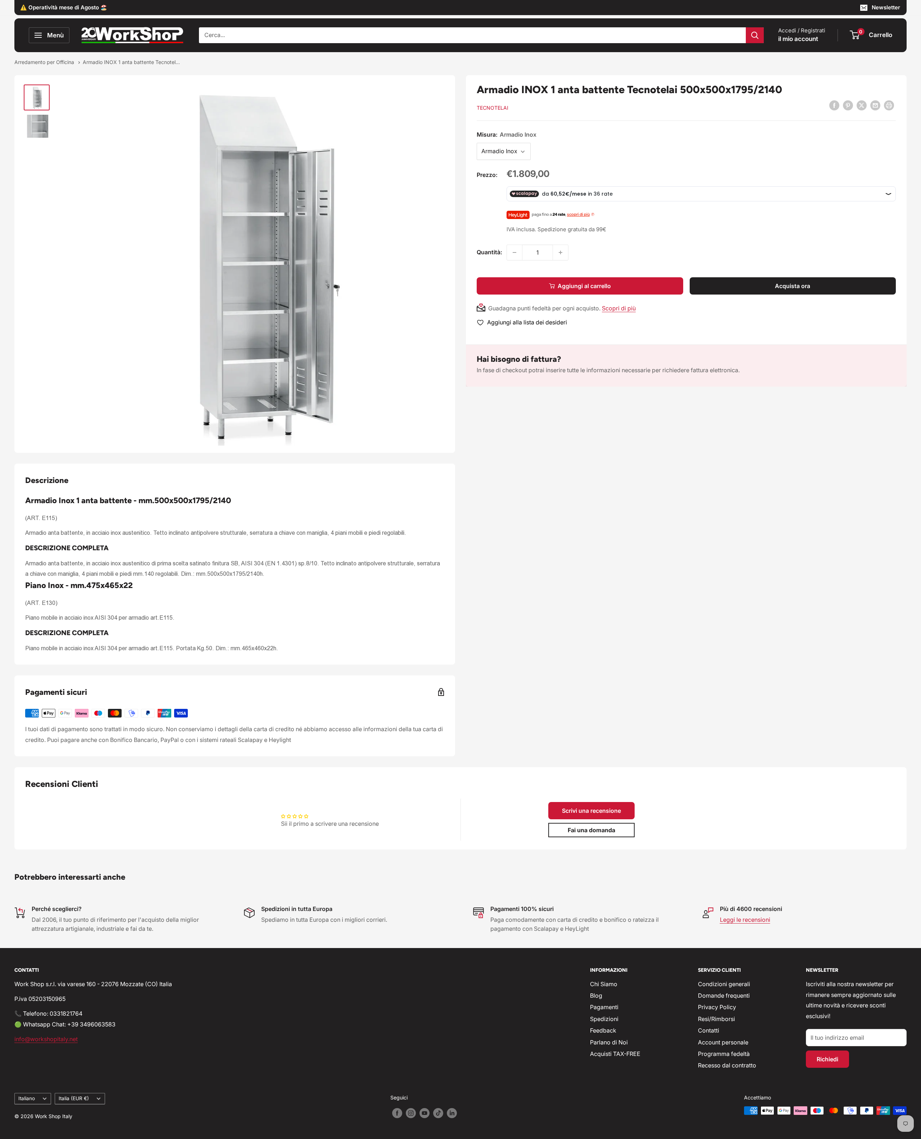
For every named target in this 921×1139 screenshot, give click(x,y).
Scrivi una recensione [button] (591, 810)
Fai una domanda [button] (591, 830)
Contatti (708, 1030)
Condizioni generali (724, 984)
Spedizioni (604, 1018)
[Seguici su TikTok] (438, 1113)
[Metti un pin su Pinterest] (848, 105)
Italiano (26, 1098)
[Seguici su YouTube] (424, 1113)
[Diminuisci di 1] (514, 252)
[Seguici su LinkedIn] (452, 1113)
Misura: (506, 134)
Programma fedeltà (724, 1053)
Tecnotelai (492, 108)
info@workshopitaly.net (46, 1039)
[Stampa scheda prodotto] (889, 105)
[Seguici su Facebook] (397, 1113)
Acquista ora (792, 286)
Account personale (723, 1042)
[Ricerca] (755, 35)
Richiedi (827, 1059)
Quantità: (489, 252)
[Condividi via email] (875, 105)
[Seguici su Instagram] (411, 1113)
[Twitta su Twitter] (862, 105)
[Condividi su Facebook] (834, 105)
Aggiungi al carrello (584, 286)
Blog (596, 995)
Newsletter (886, 7)
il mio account (798, 38)
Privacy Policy (717, 1007)
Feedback (603, 1030)
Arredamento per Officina (45, 62)
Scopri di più (619, 308)
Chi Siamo (603, 984)
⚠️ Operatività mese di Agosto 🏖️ (63, 7)
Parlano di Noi (609, 1042)
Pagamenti (604, 1007)
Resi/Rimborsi (716, 1018)
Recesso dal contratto (727, 1065)
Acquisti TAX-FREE (615, 1053)
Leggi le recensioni (745, 919)
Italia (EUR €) (74, 1098)
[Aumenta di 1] (560, 252)
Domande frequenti (724, 995)
